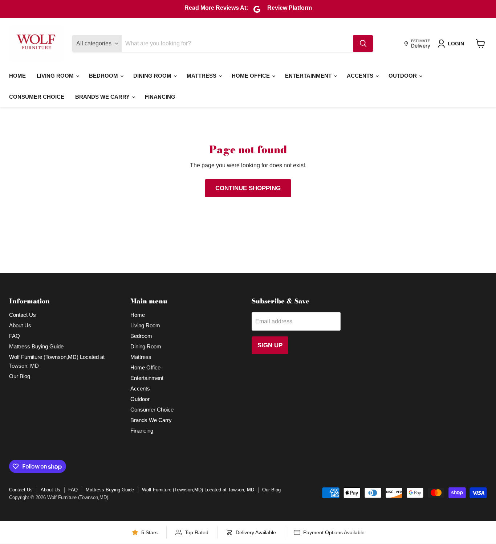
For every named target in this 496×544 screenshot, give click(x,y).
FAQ (14, 336)
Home (17, 76)
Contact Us (22, 315)
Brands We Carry (103, 97)
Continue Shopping (248, 188)
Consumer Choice (36, 97)
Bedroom (104, 76)
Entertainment (309, 76)
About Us (20, 325)
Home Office (251, 76)
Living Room (56, 76)
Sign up (269, 345)
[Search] (363, 43)
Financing (160, 97)
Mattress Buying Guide (36, 346)
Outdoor (403, 76)
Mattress (202, 76)
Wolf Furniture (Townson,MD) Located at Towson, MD (198, 489)
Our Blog (19, 376)
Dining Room (153, 76)
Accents (361, 76)
